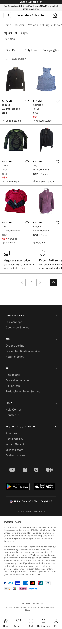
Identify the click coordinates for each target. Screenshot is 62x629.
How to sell (13, 375)
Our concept (14, 322)
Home (7, 25)
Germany (50, 607)
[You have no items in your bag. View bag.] (55, 15)
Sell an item (13, 386)
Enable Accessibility (31, 2)
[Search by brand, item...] (7, 15)
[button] (55, 15)
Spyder (19, 25)
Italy (35, 610)
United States (37, 607)
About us (11, 433)
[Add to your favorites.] (27, 101)
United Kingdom (21, 607)
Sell (9, 368)
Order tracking (15, 345)
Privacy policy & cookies (29, 511)
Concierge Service (17, 327)
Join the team (14, 450)
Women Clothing (39, 25)
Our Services (15, 315)
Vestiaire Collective (21, 426)
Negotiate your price (17, 260)
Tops (57, 25)
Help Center (13, 409)
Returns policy (15, 357)
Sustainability (14, 439)
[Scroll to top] (53, 282)
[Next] (39, 282)
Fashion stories (15, 455)
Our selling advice (17, 380)
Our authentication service (23, 351)
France (9, 607)
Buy (8, 339)
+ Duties (43, 174)
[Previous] (22, 282)
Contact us (13, 415)
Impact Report (15, 444)
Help (9, 403)
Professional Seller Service (23, 391)
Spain (27, 610)
